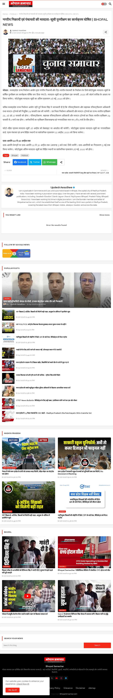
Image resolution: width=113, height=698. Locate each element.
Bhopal (15, 155)
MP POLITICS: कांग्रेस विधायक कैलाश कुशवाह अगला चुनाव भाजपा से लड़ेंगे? (41, 324)
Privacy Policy (54, 688)
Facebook (21, 162)
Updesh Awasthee (61, 187)
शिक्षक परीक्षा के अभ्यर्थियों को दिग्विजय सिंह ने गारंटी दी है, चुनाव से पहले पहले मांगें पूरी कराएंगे (27, 571)
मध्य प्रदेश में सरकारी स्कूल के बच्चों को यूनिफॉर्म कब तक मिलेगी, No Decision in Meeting (80, 472)
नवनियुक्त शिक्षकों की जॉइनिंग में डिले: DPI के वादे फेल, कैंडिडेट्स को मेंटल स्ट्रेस (41, 337)
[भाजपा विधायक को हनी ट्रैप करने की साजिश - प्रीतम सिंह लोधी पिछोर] (8, 378)
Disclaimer (80, 688)
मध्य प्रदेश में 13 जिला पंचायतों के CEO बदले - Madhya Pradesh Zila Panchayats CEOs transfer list (54, 413)
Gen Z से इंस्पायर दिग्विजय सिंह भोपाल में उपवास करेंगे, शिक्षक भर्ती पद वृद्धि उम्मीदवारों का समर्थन (83, 615)
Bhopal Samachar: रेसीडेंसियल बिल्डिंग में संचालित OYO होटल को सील (84, 570)
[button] (104, 4)
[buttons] (52, 678)
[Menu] (3, 4)
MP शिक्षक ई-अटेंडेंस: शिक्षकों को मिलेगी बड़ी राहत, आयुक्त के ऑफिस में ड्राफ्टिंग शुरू (43, 312)
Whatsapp (51, 162)
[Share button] (61, 162)
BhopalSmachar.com (68, 694)
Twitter (36, 162)
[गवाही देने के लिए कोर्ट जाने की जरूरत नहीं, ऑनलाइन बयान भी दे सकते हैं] (8, 353)
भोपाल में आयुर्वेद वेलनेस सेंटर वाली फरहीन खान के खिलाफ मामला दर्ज (25, 614)
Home (5, 14)
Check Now (21, 684)
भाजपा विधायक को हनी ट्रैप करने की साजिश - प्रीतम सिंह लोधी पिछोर (38, 375)
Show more (104, 215)
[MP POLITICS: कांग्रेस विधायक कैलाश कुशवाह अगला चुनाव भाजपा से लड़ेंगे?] (8, 327)
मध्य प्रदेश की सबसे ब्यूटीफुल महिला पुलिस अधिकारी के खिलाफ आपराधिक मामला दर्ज (43, 388)
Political (13, 14)
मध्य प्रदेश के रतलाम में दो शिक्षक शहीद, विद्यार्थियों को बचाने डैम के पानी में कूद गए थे (42, 362)
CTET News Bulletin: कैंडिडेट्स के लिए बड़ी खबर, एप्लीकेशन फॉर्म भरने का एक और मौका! (46, 400)
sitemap (91, 688)
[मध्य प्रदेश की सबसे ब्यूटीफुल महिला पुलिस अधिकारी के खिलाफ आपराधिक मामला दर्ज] (8, 391)
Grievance (68, 688)
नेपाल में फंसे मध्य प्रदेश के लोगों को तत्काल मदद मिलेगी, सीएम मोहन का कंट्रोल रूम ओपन (28, 472)
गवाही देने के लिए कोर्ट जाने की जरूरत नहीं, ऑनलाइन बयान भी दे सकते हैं (38, 350)
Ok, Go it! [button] (12, 690)
